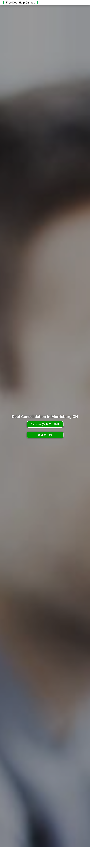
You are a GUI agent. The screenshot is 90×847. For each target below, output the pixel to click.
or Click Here (45, 434)
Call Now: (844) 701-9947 (45, 424)
